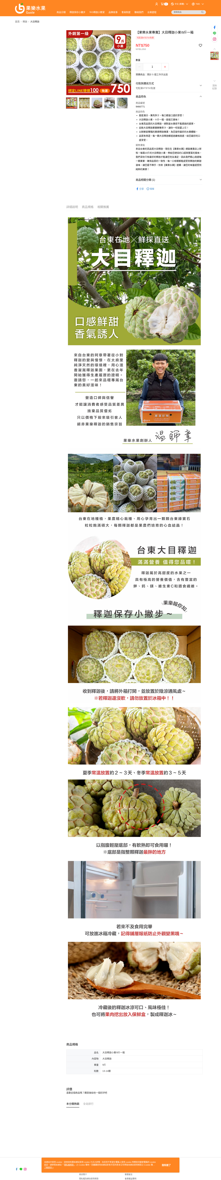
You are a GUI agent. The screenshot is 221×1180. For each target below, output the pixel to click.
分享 (141, 189)
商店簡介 (83, 1174)
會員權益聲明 (130, 1179)
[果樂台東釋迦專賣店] (33, 8)
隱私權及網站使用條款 (89, 1179)
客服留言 (129, 1174)
